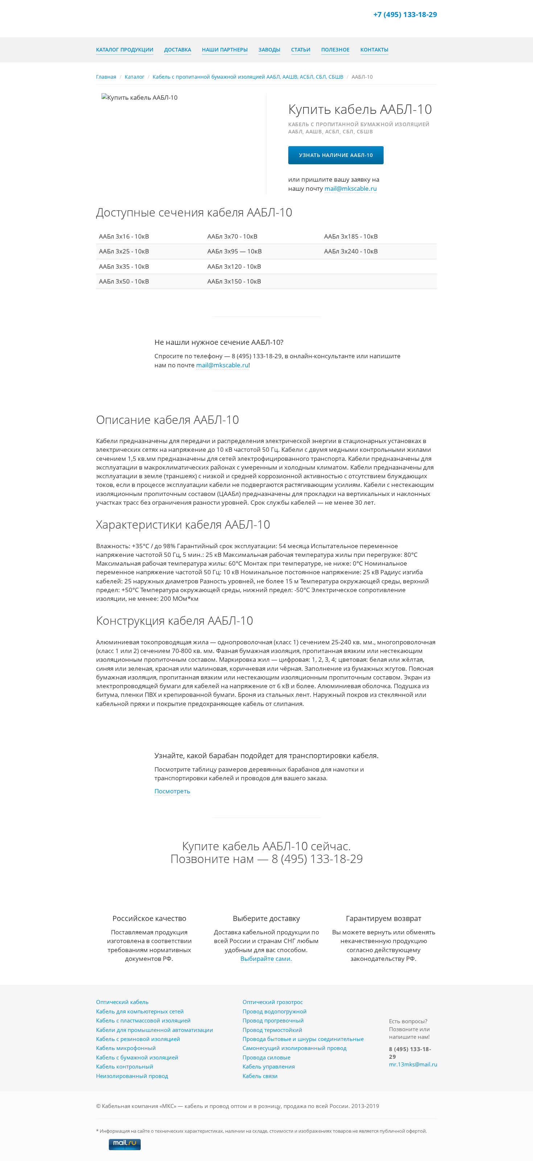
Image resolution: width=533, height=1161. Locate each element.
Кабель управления (269, 1066)
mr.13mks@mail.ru (413, 1064)
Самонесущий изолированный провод (295, 1047)
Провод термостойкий (272, 1029)
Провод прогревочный (273, 1020)
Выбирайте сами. (266, 958)
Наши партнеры (225, 49)
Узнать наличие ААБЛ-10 (336, 155)
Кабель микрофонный (126, 1047)
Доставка (177, 49)
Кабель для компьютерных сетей (140, 1011)
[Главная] (123, 18)
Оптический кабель (122, 1001)
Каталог (134, 76)
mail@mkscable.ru (351, 188)
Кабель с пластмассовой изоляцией (143, 1020)
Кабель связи (260, 1075)
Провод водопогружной (275, 1011)
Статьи (300, 49)
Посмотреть (172, 791)
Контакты (374, 49)
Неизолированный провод (132, 1075)
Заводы (269, 49)
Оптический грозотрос (273, 1001)
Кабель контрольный (124, 1066)
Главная (106, 76)
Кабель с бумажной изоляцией (137, 1057)
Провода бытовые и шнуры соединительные (303, 1038)
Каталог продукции (124, 49)
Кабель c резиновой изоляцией (138, 1038)
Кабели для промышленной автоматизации (154, 1029)
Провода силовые (266, 1057)
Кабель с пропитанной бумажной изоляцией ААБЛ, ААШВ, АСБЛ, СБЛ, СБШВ (248, 76)
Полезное (335, 49)
